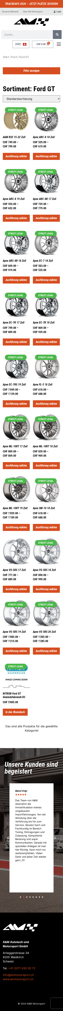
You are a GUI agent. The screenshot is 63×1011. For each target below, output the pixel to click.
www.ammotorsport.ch (18, 979)
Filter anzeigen (31, 70)
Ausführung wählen (16, 156)
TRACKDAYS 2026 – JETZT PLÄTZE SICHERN (31, 3)
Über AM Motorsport (33, 11)
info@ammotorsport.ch (18, 975)
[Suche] (57, 34)
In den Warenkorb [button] (15, 712)
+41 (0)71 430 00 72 (21, 968)
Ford (14, 57)
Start (6, 57)
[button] (8, 838)
